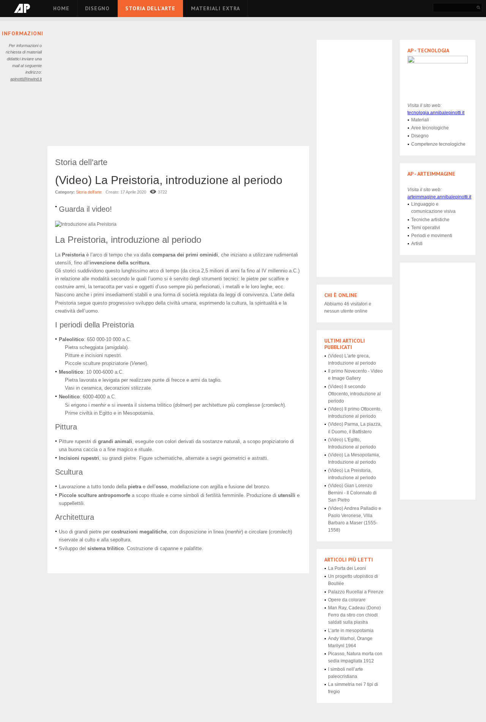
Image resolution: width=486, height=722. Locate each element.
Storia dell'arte (150, 8)
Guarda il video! (85, 209)
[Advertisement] (178, 87)
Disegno (97, 8)
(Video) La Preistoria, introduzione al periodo (168, 180)
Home (61, 8)
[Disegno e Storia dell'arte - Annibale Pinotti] (22, 8)
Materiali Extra (215, 8)
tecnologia (435, 112)
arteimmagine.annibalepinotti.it (439, 197)
